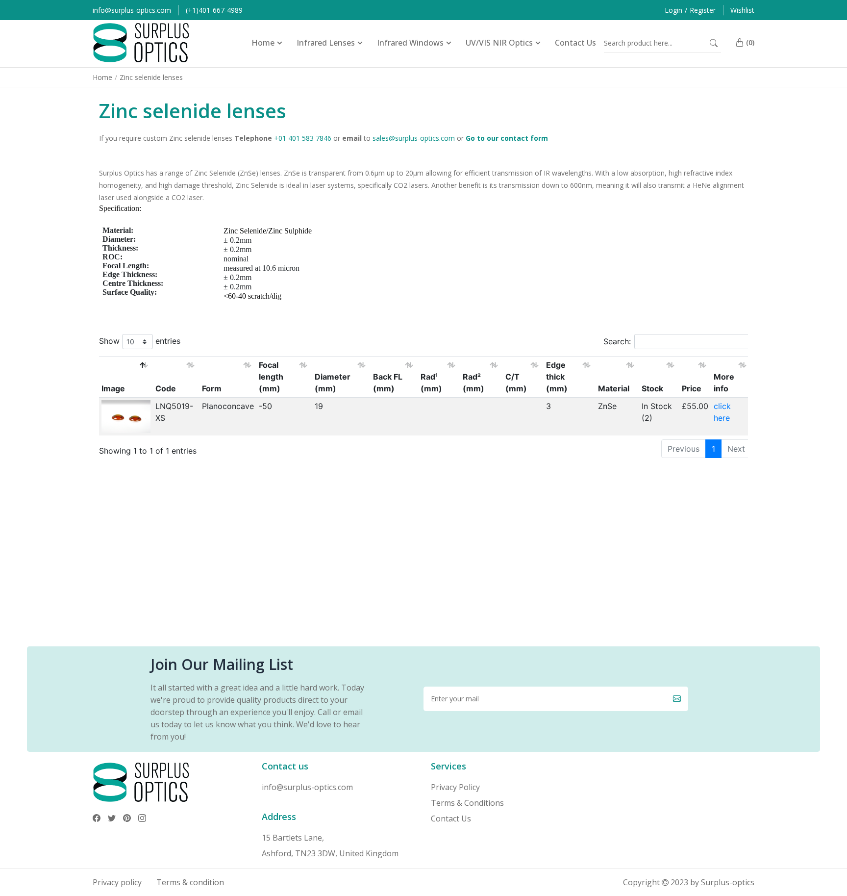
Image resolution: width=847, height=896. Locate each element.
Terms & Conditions (467, 802)
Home (102, 77)
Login (673, 10)
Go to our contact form (507, 138)
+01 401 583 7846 (302, 138)
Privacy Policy (455, 787)
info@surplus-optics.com (132, 10)
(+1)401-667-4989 (214, 10)
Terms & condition (190, 882)
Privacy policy (117, 882)
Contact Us (451, 818)
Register (703, 10)
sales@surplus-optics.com (414, 138)
